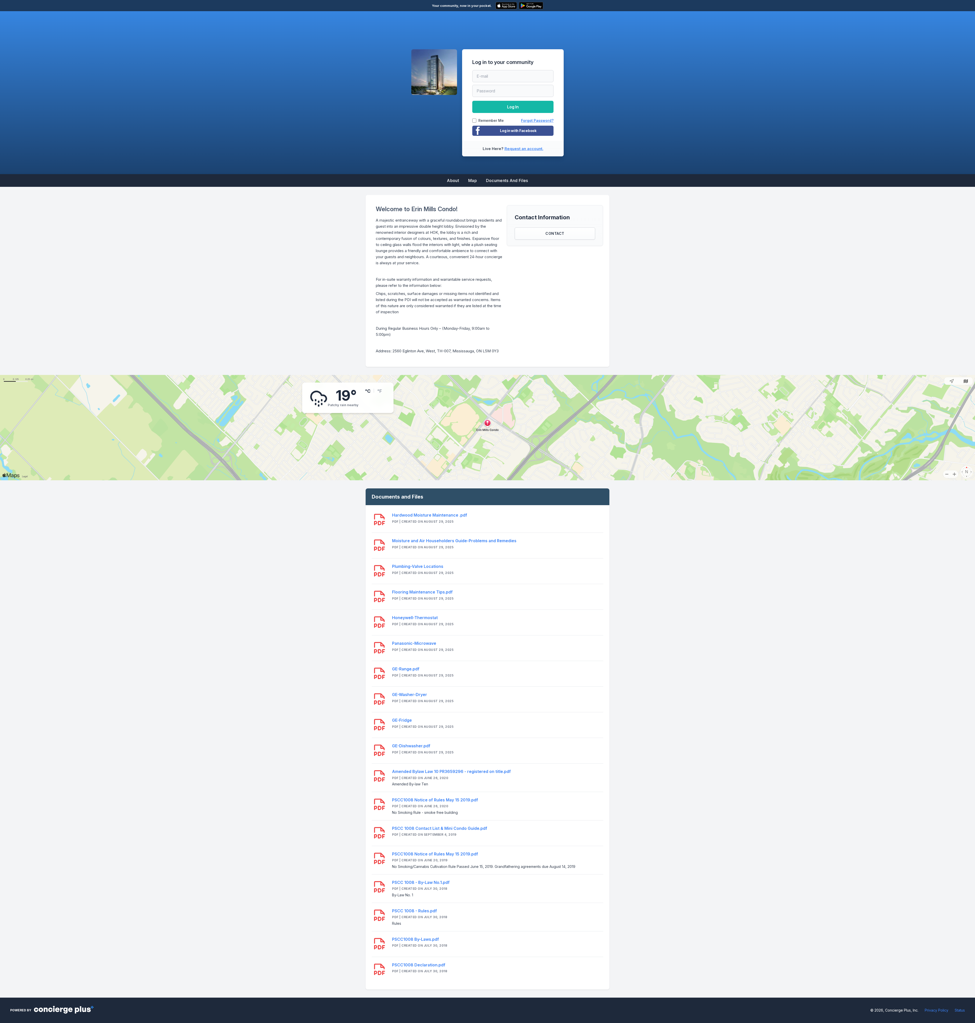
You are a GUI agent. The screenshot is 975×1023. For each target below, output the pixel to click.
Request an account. (524, 148)
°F (379, 391)
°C (367, 391)
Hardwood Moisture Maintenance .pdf (429, 515)
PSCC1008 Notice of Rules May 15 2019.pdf (435, 799)
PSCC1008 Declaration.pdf (418, 964)
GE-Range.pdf (405, 668)
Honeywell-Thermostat (415, 617)
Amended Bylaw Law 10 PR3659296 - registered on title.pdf (451, 771)
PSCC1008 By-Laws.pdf (415, 939)
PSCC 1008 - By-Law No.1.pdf (421, 882)
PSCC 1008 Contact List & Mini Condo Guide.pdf (439, 828)
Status (960, 1010)
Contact (554, 233)
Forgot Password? (537, 120)
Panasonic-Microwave (414, 643)
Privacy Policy (936, 1010)
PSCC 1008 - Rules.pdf (414, 910)
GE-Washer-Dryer (409, 694)
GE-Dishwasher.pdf (411, 745)
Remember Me (491, 121)
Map (472, 180)
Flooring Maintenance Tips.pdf (422, 592)
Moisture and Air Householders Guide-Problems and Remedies (454, 540)
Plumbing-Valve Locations (417, 566)
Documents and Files (507, 180)
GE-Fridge (402, 720)
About (453, 180)
